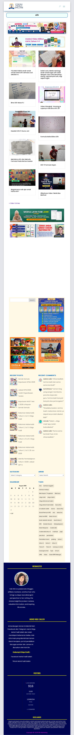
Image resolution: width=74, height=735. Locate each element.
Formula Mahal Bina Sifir (49, 137)
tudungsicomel (43, 551)
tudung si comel (58, 547)
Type (51, 551)
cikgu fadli (42, 497)
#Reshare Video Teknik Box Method (50, 194)
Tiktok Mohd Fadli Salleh (21, 661)
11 (14, 499)
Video (45, 554)
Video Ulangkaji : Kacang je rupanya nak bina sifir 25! (50, 107)
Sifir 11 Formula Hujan (48, 165)
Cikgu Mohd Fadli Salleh (46, 505)
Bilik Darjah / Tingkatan (46, 493)
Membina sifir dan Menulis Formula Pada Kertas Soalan (22, 160)
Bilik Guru (57, 493)
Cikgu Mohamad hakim (46, 501)
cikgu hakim (51, 497)
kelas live (59, 512)
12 (18, 499)
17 (11, 503)
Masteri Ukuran (47, 524)
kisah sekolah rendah (45, 520)
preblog (53, 539)
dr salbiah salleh (44, 509)
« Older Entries (14, 203)
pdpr (61, 531)
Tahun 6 (48, 547)
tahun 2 (41, 543)
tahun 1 (60, 539)
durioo (53, 509)
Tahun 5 (41, 547)
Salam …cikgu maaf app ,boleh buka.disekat (51, 424)
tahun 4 (54, 543)
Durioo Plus (60, 509)
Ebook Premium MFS (45, 512)
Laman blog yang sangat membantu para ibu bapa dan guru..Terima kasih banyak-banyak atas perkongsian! (53, 395)
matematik (53, 528)
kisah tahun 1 (58, 520)
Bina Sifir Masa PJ (17, 103)
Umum (57, 551)
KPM (40, 524)
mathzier (55, 531)
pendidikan (50, 535)
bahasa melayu (44, 489)
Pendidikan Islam (44, 539)
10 (11, 499)
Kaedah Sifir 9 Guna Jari (20, 131)
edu (54, 512)
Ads (40, 486)
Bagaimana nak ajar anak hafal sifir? (21, 190)
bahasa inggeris (48, 486)
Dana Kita (58, 505)
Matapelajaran (58, 524)
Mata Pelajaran (43, 528)
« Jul (11, 513)
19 (18, 503)
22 (29, 503)
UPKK (40, 554)
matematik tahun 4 (45, 531)
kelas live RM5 (43, 516)
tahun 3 (48, 543)
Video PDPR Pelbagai (55, 554)
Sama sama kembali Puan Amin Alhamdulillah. (52, 434)
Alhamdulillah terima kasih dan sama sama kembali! (53, 382)
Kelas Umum (53, 516)
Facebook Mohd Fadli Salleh (21, 657)
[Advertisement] (39, 262)
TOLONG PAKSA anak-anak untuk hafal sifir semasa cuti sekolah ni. (22, 73)
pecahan (42, 535)
